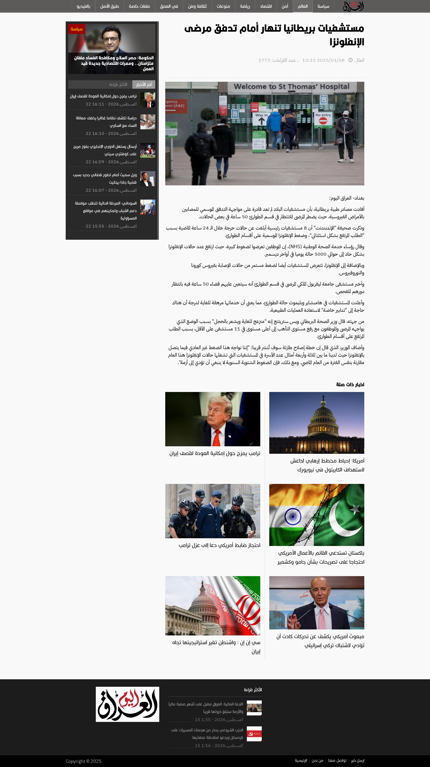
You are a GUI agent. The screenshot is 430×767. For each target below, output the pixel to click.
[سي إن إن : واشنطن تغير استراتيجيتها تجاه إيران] (212, 578)
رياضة (245, 6)
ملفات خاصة (139, 6)
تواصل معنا (337, 760)
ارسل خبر (357, 760)
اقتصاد (266, 6)
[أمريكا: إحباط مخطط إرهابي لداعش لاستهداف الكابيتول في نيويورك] (316, 394)
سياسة (323, 6)
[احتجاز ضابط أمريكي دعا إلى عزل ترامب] (212, 486)
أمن (285, 6)
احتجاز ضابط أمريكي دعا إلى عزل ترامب (219, 545)
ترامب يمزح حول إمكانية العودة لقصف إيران (214, 453)
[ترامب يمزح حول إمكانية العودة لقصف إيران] (212, 394)
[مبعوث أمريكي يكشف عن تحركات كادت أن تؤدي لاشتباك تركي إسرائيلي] (316, 578)
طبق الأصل (109, 6)
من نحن (317, 760)
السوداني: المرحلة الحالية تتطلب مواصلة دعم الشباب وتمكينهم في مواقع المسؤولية (106, 211)
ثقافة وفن (197, 6)
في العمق (169, 6)
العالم (303, 6)
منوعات (223, 6)
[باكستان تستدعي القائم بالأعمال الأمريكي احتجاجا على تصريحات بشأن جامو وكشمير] (316, 486)
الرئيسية (301, 760)
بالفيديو (83, 6)
